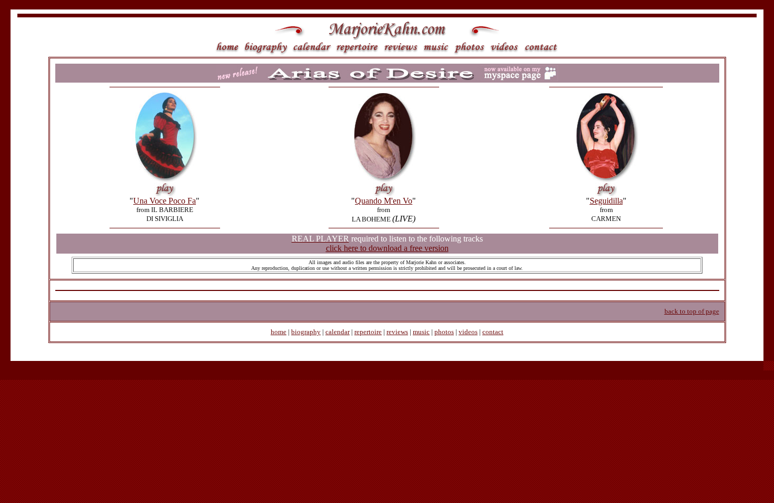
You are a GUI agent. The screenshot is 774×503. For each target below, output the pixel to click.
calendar (337, 332)
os (474, 332)
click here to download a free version (387, 248)
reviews (397, 332)
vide (465, 332)
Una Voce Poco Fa (164, 200)
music (421, 332)
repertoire (368, 332)
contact (492, 332)
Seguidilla (606, 200)
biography (306, 332)
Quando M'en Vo (383, 200)
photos (444, 332)
